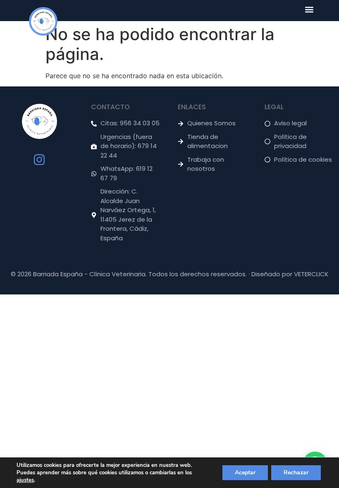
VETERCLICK (311, 274)
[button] (309, 9)
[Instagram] (39, 159)
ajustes (25, 480)
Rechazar (296, 472)
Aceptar (245, 472)
